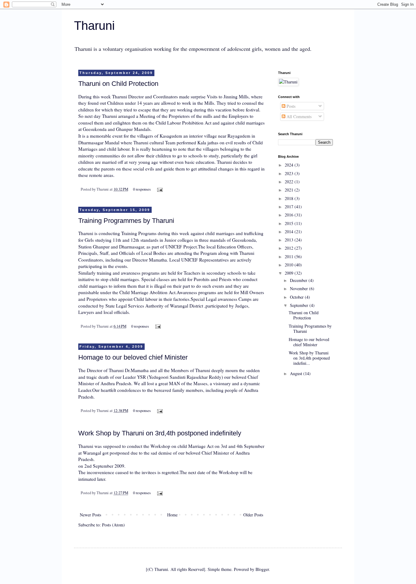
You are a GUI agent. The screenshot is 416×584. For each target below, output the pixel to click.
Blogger (262, 569)
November (299, 288)
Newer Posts (90, 515)
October (297, 297)
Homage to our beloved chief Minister (133, 357)
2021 (289, 190)
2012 (289, 248)
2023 (289, 173)
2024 (289, 165)
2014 (289, 231)
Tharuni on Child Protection (118, 83)
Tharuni (94, 25)
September (299, 305)
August (296, 373)
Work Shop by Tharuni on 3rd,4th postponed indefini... (309, 358)
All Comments (298, 116)
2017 (289, 206)
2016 (289, 215)
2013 (289, 240)
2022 (289, 182)
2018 (289, 198)
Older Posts (253, 515)
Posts (290, 106)
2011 (289, 256)
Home (172, 515)
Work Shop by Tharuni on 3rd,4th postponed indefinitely (159, 433)
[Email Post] (159, 189)
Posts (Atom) (113, 525)
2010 (289, 265)
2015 (289, 223)
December (299, 280)
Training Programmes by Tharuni (126, 220)
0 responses (142, 189)
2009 (289, 273)
